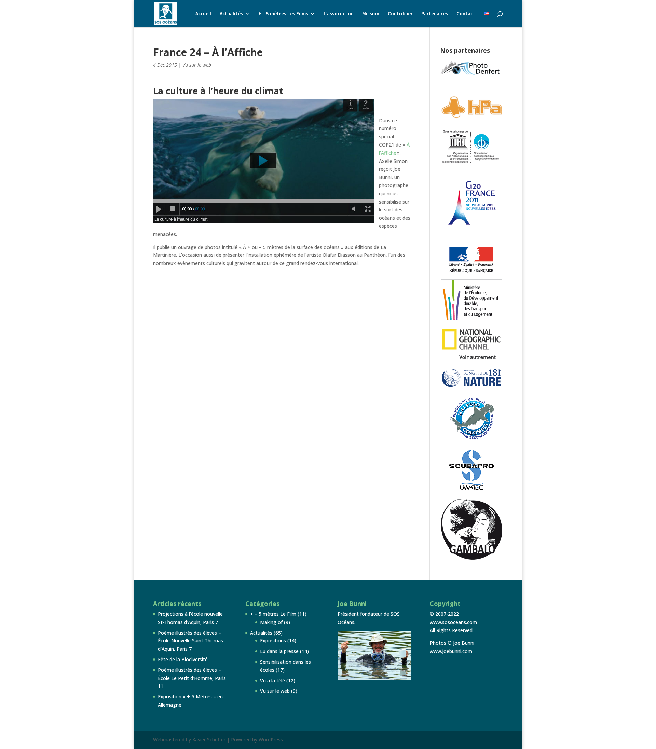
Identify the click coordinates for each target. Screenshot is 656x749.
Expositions (273, 640)
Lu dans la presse (279, 651)
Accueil (203, 14)
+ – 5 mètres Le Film (273, 614)
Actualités (231, 14)
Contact (465, 14)
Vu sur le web (196, 64)
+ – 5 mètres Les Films (283, 14)
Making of (271, 622)
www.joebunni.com (451, 651)
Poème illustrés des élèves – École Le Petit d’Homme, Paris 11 (192, 678)
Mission (370, 14)
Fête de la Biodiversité (183, 659)
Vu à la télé (272, 680)
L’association (339, 14)
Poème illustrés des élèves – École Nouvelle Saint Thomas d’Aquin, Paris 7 (190, 640)
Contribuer (400, 14)
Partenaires (434, 14)
